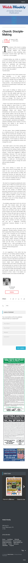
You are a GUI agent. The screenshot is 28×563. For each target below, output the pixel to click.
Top (22, 550)
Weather (4, 544)
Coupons (11, 545)
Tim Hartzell (7, 40)
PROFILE (12, 292)
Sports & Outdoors (6, 541)
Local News (10, 539)
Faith (6, 39)
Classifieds (5, 545)
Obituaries (16, 544)
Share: (4, 299)
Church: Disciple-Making (13, 33)
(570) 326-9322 (6, 534)
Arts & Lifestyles (17, 541)
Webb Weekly (10, 554)
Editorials (17, 539)
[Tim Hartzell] (7, 282)
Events (10, 544)
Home (3, 539)
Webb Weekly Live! (17, 542)
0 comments (7, 42)
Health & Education (7, 542)
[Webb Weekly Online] (14, 7)
